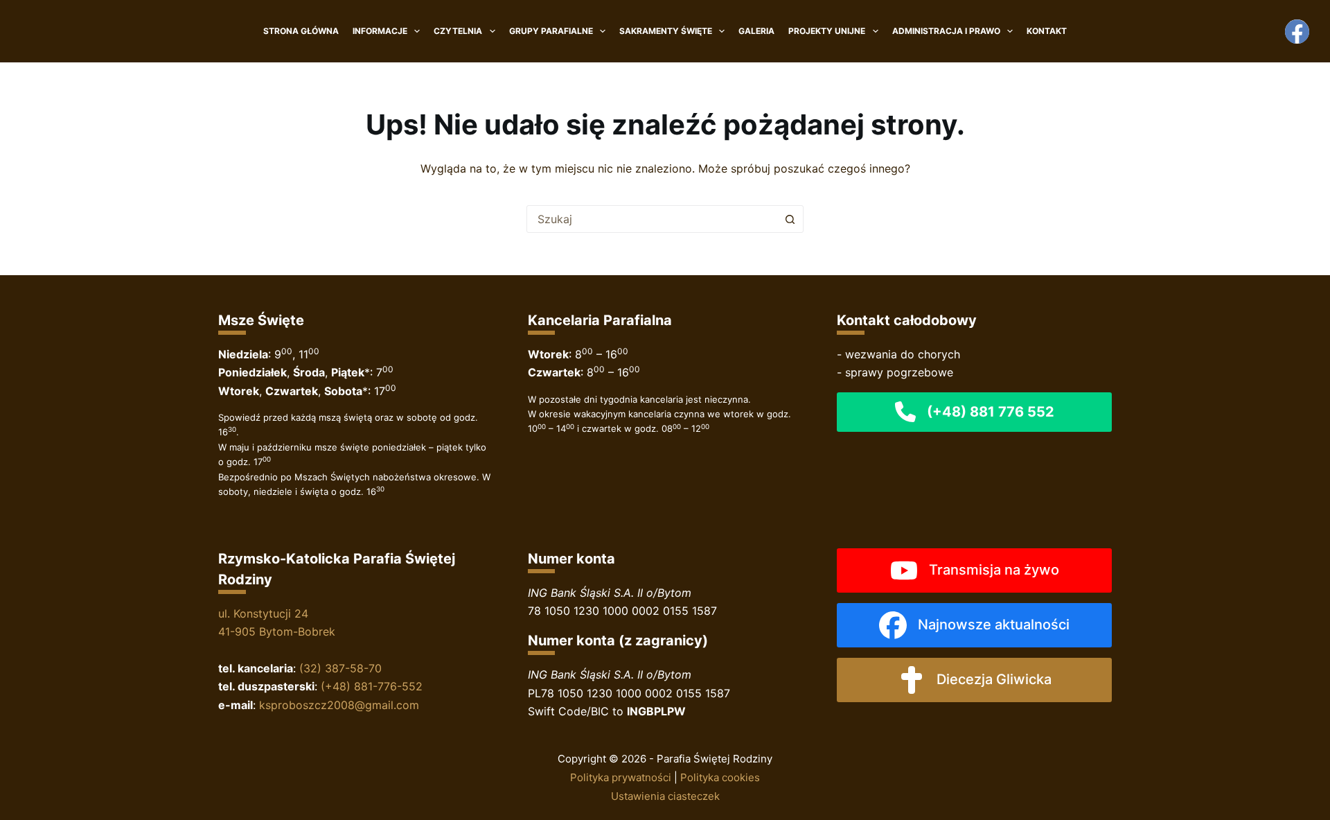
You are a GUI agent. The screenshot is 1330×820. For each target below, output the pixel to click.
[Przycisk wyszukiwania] (790, 219)
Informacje (380, 31)
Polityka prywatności (620, 777)
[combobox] (652, 219)
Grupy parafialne (551, 31)
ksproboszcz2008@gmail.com (339, 705)
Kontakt (1047, 31)
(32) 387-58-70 (340, 668)
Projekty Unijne (826, 31)
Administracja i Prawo (946, 31)
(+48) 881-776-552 (372, 686)
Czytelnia (458, 31)
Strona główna (301, 31)
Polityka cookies (720, 777)
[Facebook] (1297, 31)
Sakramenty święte (665, 31)
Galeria (756, 31)
